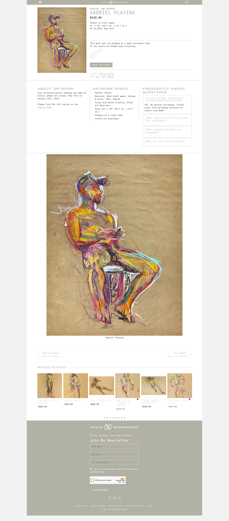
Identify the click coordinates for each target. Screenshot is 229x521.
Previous (39, 394)
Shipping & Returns (115, 506)
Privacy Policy (81, 506)
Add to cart (101, 65)
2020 (103, 76)
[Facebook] (109, 498)
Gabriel (110, 76)
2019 (97, 76)
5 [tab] (116, 418)
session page (44, 107)
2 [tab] (107, 418)
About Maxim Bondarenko (135, 506)
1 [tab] (104, 418)
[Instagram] (114, 498)
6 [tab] (119, 418)
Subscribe (100, 490)
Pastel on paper (106, 74)
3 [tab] (110, 418)
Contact (151, 506)
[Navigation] (40, 2)
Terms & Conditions (97, 506)
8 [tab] (124, 418)
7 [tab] (121, 418)
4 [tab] (113, 418)
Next (190, 394)
